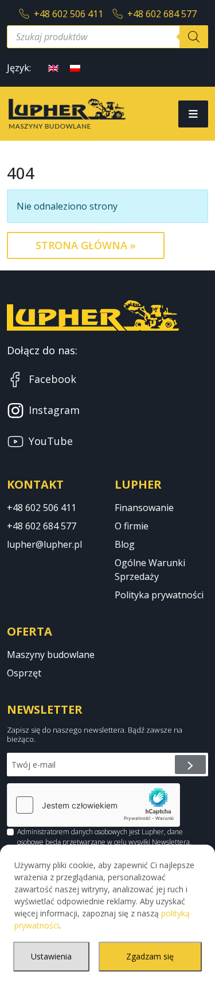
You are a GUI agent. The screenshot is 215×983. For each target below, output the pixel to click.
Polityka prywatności (159, 595)
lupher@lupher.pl (44, 544)
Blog (125, 544)
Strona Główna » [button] (86, 245)
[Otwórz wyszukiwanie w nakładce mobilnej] (107, 36)
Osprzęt (24, 673)
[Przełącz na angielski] (53, 67)
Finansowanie (144, 507)
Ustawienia (51, 956)
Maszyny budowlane (51, 654)
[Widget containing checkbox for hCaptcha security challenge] (93, 805)
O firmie (131, 526)
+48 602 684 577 (162, 13)
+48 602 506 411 (68, 13)
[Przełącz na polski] (75, 67)
